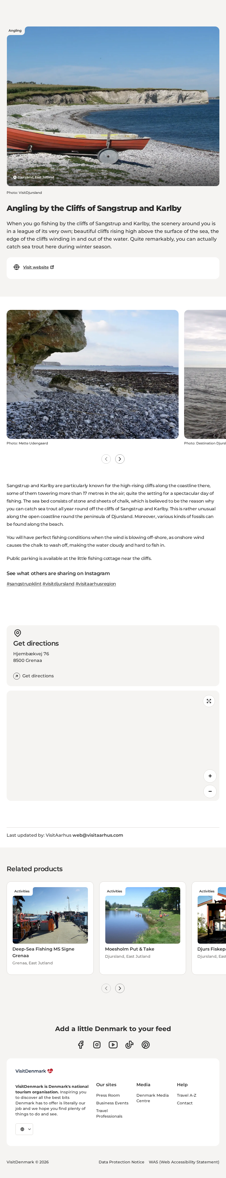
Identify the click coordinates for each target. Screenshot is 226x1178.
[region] (113, 746)
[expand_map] (209, 701)
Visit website (36, 267)
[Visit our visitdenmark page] (113, 1045)
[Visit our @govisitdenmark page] (129, 1045)
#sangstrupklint (24, 583)
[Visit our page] (97, 1045)
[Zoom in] (210, 776)
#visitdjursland (58, 583)
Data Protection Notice (121, 1162)
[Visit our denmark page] (80, 1045)
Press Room (108, 1095)
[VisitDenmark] (34, 1071)
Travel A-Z (186, 1095)
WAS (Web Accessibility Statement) (184, 1162)
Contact (185, 1103)
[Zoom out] (210, 791)
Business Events (112, 1103)
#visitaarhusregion (96, 583)
